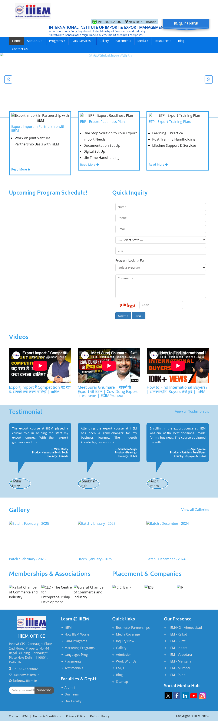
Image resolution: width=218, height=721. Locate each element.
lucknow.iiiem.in (25, 680)
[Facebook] (176, 695)
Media (143, 41)
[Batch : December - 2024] (177, 538)
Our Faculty (73, 701)
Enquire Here (186, 23)
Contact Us (20, 49)
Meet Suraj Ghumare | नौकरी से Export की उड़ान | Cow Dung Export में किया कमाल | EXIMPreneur (108, 391)
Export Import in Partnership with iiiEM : (38, 129)
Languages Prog (76, 654)
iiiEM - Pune (176, 675)
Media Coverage (128, 634)
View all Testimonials (192, 411)
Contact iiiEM (18, 716)
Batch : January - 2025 (95, 559)
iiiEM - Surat (176, 641)
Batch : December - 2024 (165, 559)
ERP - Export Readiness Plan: (103, 122)
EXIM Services (82, 41)
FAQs (120, 668)
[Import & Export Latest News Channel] (193, 695)
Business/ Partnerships (133, 627)
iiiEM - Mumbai (179, 668)
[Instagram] (202, 695)
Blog (181, 41)
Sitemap (122, 681)
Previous (8, 80)
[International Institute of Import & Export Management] (33, 9)
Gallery (104, 41)
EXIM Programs (76, 641)
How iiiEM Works (77, 634)
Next (208, 80)
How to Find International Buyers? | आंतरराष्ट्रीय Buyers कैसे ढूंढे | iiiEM (177, 389)
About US (35, 41)
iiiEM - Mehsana (179, 661)
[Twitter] (168, 695)
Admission (124, 654)
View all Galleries (195, 509)
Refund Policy (98, 716)
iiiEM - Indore (177, 648)
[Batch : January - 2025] (109, 538)
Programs (57, 41)
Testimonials (74, 668)
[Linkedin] (185, 695)
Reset (139, 316)
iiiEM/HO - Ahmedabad (185, 627)
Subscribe (44, 690)
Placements (123, 41)
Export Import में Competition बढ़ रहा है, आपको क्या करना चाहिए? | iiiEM (39, 389)
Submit (123, 316)
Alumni (70, 687)
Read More (19, 169)
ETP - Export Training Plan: (170, 122)
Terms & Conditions (45, 716)
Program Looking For (130, 260)
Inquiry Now (125, 641)
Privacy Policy (74, 716)
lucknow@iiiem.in (26, 675)
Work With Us (126, 661)
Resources (163, 41)
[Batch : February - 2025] (40, 538)
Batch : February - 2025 (27, 559)
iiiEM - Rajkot (177, 634)
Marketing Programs (80, 648)
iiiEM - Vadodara (180, 654)
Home (16, 41)
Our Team (72, 694)
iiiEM (68, 627)
